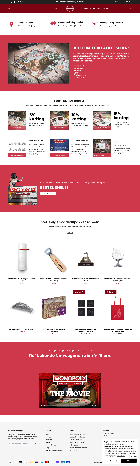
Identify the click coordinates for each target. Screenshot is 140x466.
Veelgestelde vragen (77, 434)
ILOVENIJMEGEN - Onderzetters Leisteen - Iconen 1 (86, 330)
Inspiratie (70, 232)
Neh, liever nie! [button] (112, 461)
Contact (85, 8)
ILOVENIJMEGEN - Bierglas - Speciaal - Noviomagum (117, 280)
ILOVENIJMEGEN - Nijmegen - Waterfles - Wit (22, 280)
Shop (55, 8)
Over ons (49, 440)
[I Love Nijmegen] (70, 8)
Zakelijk (105, 8)
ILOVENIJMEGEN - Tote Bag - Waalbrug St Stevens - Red (118, 330)
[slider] (61, 405)
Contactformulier (48, 194)
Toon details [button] (121, 456)
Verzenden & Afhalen (77, 437)
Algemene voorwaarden (78, 448)
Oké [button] (128, 461)
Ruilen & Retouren (76, 440)
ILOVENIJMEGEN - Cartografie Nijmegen (54, 330)
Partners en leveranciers (54, 450)
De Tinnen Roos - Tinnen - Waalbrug (22, 329)
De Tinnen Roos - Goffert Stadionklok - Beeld (86, 280)
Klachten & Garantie (77, 442)
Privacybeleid (74, 445)
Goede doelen (95, 8)
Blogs (48, 448)
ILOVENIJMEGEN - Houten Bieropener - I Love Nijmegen (54, 280)
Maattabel (73, 450)
